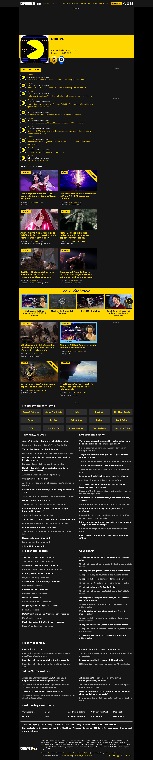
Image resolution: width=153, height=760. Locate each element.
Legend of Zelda (122, 428)
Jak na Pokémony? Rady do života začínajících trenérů (48, 496)
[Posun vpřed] (129, 301)
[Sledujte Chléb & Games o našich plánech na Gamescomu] (78, 332)
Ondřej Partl (34, 202)
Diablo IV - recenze (31, 598)
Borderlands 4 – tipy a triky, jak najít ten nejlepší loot (47, 453)
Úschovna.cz (45, 728)
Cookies (59, 753)
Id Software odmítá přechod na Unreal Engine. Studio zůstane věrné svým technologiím (37, 347)
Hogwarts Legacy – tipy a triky (37, 538)
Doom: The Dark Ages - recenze (37, 626)
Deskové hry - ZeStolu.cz (38, 705)
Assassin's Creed (31, 412)
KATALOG (57, 3)
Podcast (65, 324)
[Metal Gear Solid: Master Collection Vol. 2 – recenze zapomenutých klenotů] (78, 219)
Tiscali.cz (26, 725)
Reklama (44, 753)
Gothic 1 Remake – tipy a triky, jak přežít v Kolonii (46, 441)
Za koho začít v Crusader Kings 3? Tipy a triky (44, 504)
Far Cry (53, 420)
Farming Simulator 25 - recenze (37, 573)
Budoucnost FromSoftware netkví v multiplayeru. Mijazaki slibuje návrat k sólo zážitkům (76, 274)
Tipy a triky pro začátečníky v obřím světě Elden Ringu (48, 519)
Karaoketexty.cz (30, 728)
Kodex (76, 753)
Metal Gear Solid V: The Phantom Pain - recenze (45, 614)
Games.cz (69, 725)
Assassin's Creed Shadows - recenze (40, 565)
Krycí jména (96, 716)
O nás (88, 753)
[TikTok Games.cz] (126, 755)
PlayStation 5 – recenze (33, 649)
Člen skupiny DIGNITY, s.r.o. (82, 756)
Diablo (99, 420)
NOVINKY (75, 3)
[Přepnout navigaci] (128, 3)
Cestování (58, 725)
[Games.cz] (30, 3)
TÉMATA (66, 3)
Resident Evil (53, 428)
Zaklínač (99, 412)
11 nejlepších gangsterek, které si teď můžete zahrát (104, 571)
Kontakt (82, 753)
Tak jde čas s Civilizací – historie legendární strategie (105, 461)
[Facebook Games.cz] (109, 755)
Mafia (76, 412)
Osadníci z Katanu (76, 712)
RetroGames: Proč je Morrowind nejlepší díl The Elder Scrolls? (38, 385)
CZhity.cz (98, 728)
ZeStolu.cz (97, 725)
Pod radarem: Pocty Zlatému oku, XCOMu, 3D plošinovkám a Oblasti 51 (78, 196)
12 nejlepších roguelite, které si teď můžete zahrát (103, 575)
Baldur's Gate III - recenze (34, 594)
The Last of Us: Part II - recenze (37, 561)
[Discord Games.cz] (122, 755)
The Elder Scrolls (122, 412)
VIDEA (83, 3)
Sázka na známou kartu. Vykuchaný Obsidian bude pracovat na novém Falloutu (59, 96)
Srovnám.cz (125, 728)
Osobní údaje (67, 753)
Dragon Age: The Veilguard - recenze (40, 606)
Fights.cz (77, 728)
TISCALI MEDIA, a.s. (65, 756)
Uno (47, 716)
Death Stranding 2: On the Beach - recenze (43, 622)
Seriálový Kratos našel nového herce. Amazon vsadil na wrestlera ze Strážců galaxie (37, 274)
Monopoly (118, 712)
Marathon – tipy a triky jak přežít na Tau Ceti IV (44, 445)
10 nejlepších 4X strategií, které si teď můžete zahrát (104, 583)
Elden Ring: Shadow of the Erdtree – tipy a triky (45, 523)
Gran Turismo (99, 428)
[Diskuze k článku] (42, 202)
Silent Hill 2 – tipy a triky (33, 546)
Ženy (49, 725)
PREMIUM (116, 3)
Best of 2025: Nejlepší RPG (38, 160)
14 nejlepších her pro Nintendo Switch (97, 587)
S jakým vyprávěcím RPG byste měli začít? (42, 691)
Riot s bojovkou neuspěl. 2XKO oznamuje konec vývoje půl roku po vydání (38, 196)
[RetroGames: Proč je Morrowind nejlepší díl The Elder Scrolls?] (39, 371)
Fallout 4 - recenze (31, 610)
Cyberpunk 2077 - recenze (35, 590)
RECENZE (47, 3)
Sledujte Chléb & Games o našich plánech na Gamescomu (78, 346)
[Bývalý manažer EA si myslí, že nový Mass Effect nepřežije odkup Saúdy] (78, 371)
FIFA (31, 428)
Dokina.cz (87, 728)
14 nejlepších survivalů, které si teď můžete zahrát (103, 625)
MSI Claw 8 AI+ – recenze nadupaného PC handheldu (104, 664)
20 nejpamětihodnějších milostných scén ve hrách (103, 476)
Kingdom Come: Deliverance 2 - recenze (42, 569)
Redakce (51, 753)
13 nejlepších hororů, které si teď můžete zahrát (102, 579)
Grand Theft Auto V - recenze (36, 602)
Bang (47, 712)
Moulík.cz (66, 728)
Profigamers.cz (83, 725)
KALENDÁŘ (92, 3)
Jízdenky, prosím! (76, 716)
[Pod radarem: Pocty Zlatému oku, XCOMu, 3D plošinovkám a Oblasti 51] (78, 180)
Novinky (26, 172)
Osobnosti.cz (109, 725)
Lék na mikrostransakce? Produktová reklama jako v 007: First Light (55, 123)
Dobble (25, 716)
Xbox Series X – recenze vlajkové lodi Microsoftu (45, 660)
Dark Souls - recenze (32, 618)
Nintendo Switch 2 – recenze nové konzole (100, 649)
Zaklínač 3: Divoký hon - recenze (38, 557)
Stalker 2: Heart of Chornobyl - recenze (41, 582)
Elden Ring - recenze (32, 586)
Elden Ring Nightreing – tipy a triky (39, 527)
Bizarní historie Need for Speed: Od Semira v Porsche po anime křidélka (56, 80)
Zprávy (36, 725)
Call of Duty (76, 420)
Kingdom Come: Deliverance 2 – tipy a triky (43, 464)
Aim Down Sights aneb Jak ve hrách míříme (100, 480)
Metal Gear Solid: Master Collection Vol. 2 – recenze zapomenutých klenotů (74, 235)
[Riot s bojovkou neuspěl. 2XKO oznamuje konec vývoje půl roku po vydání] (39, 180)
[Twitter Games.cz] (113, 755)
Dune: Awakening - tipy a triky (37, 542)
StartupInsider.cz (30, 731)
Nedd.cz (57, 728)
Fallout (31, 420)
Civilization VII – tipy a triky (35, 479)
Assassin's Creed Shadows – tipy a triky (41, 475)
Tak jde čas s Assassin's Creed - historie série (101, 465)
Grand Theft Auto (53, 412)
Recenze (65, 211)
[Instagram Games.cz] (118, 755)
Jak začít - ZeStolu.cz (36, 671)
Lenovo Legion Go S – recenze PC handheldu (101, 660)
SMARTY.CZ (104, 3)
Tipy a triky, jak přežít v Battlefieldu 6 (40, 449)
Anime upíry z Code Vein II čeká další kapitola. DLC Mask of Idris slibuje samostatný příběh (38, 235)
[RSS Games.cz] (130, 755)
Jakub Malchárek (75, 241)
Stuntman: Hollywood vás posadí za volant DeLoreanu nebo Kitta (54, 115)
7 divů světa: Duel (99, 712)
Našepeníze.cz (111, 728)
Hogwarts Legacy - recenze (35, 577)
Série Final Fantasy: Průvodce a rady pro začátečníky (104, 504)
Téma (64, 172)
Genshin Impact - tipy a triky (36, 500)
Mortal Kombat (76, 428)
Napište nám (115, 753)
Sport (43, 725)
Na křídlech (118, 716)
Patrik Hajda (73, 202)
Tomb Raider (122, 420)
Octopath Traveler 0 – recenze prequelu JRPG (46, 152)
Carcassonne (28, 712)
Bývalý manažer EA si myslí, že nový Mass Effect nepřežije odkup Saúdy (76, 386)
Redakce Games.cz (75, 351)
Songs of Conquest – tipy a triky (37, 515)
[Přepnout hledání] (124, 3)
